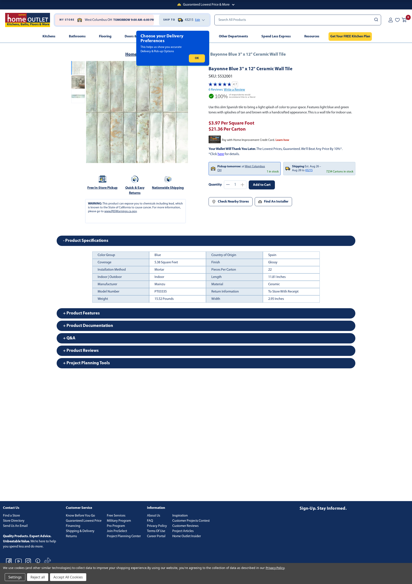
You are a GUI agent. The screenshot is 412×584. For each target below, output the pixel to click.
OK (197, 58)
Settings (15, 577)
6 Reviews (216, 89)
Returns (71, 536)
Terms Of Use (156, 531)
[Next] (182, 112)
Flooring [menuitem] (105, 36)
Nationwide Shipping (168, 188)
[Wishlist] (397, 20)
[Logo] (27, 20)
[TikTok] (47, 561)
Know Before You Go (80, 515)
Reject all (37, 577)
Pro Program (116, 526)
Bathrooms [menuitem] (77, 36)
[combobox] (297, 20)
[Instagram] (28, 561)
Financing (73, 526)
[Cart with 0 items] (404, 20)
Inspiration (180, 515)
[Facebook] (8, 561)
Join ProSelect (117, 531)
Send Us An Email (15, 526)
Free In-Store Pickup (102, 188)
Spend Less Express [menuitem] (276, 36)
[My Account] (390, 20)
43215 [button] (309, 170)
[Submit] (376, 20)
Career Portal (156, 536)
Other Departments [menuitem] (233, 36)
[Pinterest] (37, 561)
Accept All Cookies (68, 577)
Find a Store (11, 515)
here (221, 154)
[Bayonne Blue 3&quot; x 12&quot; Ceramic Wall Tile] (137, 112)
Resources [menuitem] (311, 36)
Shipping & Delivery (80, 531)
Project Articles (183, 531)
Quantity (215, 184)
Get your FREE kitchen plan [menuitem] (350, 36)
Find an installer (276, 201)
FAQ (150, 521)
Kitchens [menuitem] (48, 36)
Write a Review (234, 89)
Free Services (116, 515)
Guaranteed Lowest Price (83, 521)
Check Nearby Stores (233, 201)
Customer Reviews (185, 526)
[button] (206, 4)
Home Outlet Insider (186, 536)
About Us (153, 515)
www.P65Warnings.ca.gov (120, 211)
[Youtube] (18, 561)
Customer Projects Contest (191, 521)
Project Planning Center (124, 536)
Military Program (119, 521)
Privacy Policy (157, 526)
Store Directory (13, 521)
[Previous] (92, 112)
